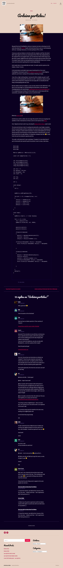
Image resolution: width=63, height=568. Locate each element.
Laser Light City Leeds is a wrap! (9, 553)
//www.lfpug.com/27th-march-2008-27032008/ (28, 326)
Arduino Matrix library (40, 124)
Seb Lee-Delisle (8, 565)
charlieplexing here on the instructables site (39, 89)
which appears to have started (35, 72)
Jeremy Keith (19, 115)
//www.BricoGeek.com (23, 349)
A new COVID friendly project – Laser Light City (12, 558)
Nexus (45, 120)
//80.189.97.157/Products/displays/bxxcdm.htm (28, 399)
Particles (23, 282)
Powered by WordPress (15, 565)
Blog (51, 3)
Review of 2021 (6, 548)
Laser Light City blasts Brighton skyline (10, 555)
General (31, 10)
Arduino (23, 48)
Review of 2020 (6, 551)
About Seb (54, 3)
